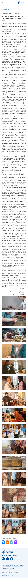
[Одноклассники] (7, 542)
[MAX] (15, 542)
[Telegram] (11, 542)
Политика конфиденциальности (10, 572)
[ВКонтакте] (3, 542)
